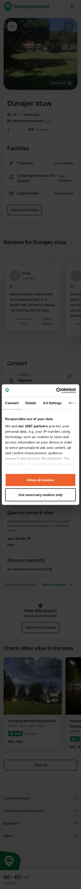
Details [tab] (30, 403)
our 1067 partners (33, 426)
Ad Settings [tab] (52, 403)
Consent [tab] (12, 403)
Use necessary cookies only (40, 494)
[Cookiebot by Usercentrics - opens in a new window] (57, 390)
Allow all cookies (40, 480)
